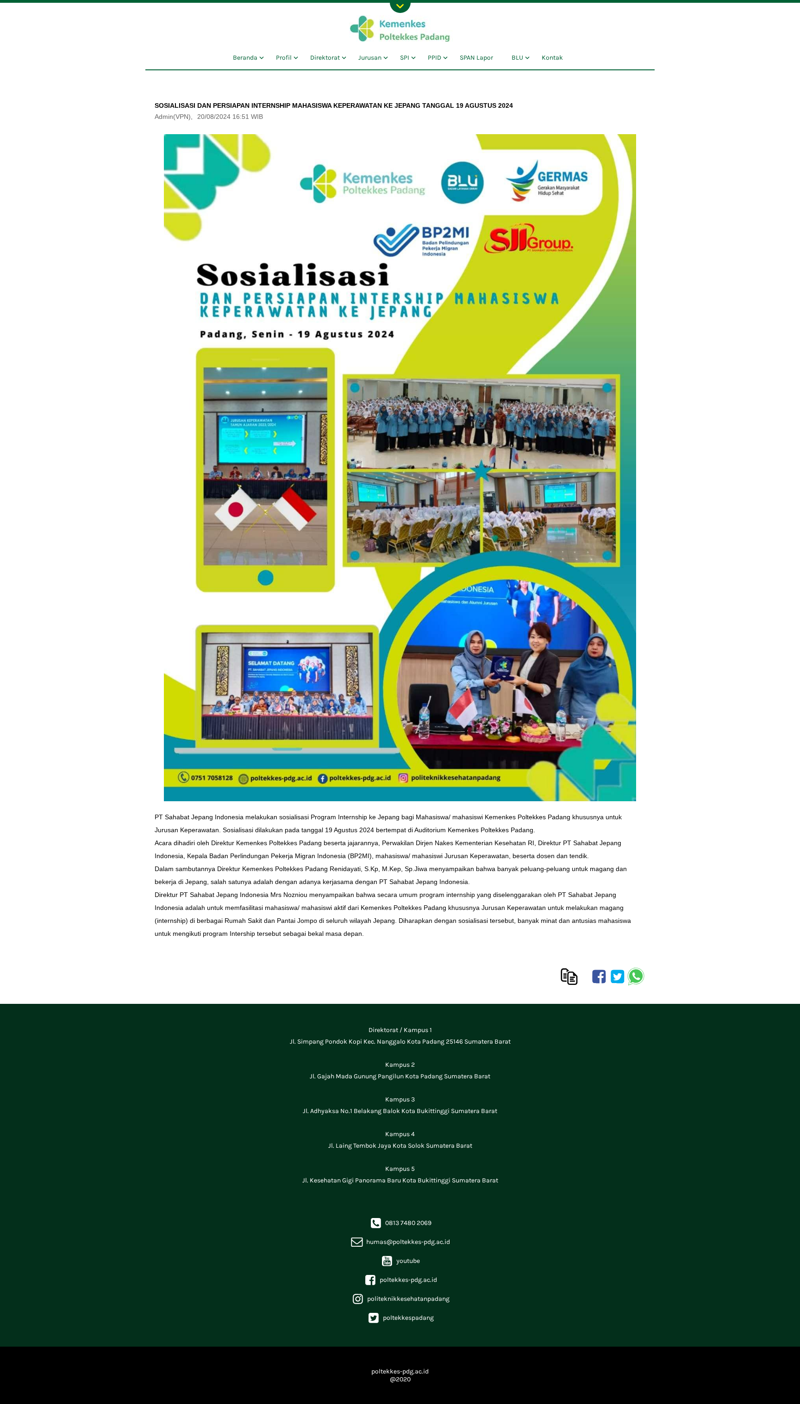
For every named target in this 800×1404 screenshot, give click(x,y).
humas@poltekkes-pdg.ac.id (400, 1242)
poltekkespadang (400, 1318)
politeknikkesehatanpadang (400, 1299)
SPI (404, 58)
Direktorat (325, 58)
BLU (517, 58)
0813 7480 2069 (400, 1223)
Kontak (552, 58)
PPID (434, 58)
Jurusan (369, 58)
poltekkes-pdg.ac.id (400, 1280)
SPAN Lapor (476, 58)
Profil (284, 58)
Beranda (245, 58)
